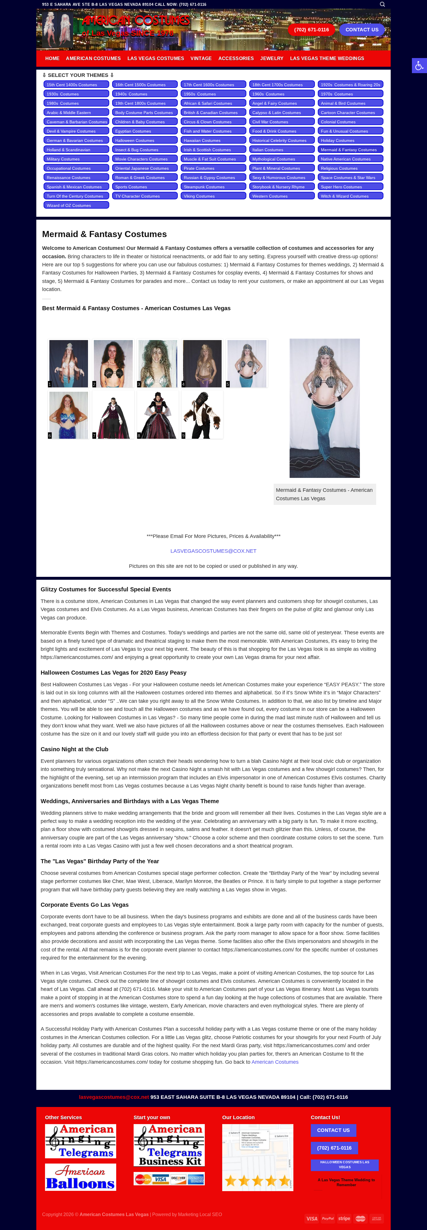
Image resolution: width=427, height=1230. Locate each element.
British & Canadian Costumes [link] (211, 112)
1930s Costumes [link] (63, 94)
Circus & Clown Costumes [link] (208, 122)
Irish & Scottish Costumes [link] (207, 149)
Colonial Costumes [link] (338, 122)
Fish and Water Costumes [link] (208, 131)
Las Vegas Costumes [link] (156, 58)
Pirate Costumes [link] (199, 168)
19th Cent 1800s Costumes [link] (140, 103)
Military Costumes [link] (63, 159)
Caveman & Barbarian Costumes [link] (77, 122)
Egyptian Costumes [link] (133, 131)
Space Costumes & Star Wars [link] (348, 177)
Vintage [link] (201, 58)
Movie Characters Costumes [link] (141, 159)
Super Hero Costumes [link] (341, 187)
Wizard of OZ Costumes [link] (69, 205)
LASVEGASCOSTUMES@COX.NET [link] (213, 551)
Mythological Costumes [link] (273, 159)
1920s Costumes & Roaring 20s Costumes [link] (351, 87)
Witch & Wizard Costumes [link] (345, 196)
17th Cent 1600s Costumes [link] (209, 84)
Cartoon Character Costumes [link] (348, 112)
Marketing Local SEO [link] (200, 1214)
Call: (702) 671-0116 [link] (324, 1097)
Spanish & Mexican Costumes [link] (74, 187)
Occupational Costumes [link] (69, 168)
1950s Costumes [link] (200, 94)
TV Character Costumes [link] (137, 196)
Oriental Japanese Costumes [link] (142, 168)
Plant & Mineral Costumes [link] (276, 168)
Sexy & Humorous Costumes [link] (278, 177)
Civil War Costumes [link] (270, 122)
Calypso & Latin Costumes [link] (276, 112)
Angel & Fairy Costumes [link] (274, 103)
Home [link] (52, 58)
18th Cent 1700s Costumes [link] (277, 84)
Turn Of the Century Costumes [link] (75, 196)
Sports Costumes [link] (131, 187)
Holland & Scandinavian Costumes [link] (68, 152)
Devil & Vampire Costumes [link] (71, 131)
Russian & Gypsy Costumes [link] (209, 177)
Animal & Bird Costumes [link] (343, 103)
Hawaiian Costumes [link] (202, 140)
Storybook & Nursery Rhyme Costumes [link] (278, 190)
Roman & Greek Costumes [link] (140, 177)
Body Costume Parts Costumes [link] (144, 112)
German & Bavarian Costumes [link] (75, 140)
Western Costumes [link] (270, 196)
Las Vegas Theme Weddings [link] (327, 58)
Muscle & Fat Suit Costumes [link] (210, 159)
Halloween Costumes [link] (134, 140)
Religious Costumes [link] (339, 168)
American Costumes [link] (93, 58)
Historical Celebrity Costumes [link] (279, 140)
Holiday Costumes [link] (337, 140)
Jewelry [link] (272, 58)
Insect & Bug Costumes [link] (136, 149)
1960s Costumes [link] (268, 94)
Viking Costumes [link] (199, 196)
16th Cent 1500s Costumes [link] (140, 84)
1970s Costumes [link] (337, 94)
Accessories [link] (236, 58)
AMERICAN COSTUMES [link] (136, 21)
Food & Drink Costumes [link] (274, 131)
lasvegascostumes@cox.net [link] (114, 1097)
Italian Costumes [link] (267, 149)
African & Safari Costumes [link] (208, 103)
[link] (419, 65)
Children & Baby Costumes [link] (140, 122)
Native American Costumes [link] (346, 159)
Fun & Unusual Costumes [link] (344, 131)
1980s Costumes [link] (63, 103)
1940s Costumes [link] (131, 94)
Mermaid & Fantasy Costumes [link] (349, 149)
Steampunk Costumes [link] (204, 187)
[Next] (373, 1183)
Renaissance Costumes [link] (68, 177)
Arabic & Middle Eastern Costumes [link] (69, 115)
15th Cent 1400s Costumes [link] (72, 84)
